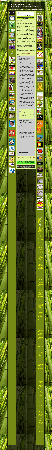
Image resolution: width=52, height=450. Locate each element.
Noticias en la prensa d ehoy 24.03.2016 (40, 279)
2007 (38, 442)
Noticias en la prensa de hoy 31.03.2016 (40, 231)
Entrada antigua (32, 157)
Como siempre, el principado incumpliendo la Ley (40, 362)
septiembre (39, 219)
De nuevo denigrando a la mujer (40, 247)
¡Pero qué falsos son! (40, 300)
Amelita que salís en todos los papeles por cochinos (40, 352)
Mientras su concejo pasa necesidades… (40, 364)
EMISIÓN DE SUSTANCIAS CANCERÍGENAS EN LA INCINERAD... (40, 234)
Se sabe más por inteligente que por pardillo (40, 398)
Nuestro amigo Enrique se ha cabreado (40, 405)
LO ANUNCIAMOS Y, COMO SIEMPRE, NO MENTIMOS (40, 424)
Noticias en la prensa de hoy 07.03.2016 (40, 378)
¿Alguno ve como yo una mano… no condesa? (40, 240)
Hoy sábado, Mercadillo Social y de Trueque (40, 391)
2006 (38, 443)
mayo (39, 223)
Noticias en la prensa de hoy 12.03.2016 (40, 346)
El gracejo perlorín (40, 327)
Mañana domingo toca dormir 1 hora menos (40, 258)
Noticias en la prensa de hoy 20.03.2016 (40, 296)
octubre (39, 218)
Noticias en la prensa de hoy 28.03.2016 (40, 251)
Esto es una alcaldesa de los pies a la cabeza (40, 306)
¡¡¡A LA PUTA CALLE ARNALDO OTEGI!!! (40, 431)
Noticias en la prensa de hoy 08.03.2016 (40, 372)
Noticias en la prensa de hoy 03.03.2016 (40, 414)
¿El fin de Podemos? (40, 324)
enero (39, 433)
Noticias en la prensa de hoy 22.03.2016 (40, 292)
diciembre (39, 216)
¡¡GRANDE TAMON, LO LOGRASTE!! (40, 341)
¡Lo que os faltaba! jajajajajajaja (40, 412)
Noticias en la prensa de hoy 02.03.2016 (40, 422)
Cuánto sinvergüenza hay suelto (40, 290)
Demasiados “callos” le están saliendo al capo (40, 295)
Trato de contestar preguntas (40, 315)
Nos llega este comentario (39, 321)
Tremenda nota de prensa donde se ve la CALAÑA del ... (40, 408)
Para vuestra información (39, 244)
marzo (39, 225)
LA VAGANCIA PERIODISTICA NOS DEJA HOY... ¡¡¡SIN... (40, 260)
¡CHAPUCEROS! (40, 360)
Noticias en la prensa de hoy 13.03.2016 (40, 337)
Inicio (27, 157)
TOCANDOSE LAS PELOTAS (40, 370)
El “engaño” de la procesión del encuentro (40, 249)
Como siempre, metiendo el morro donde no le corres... (40, 420)
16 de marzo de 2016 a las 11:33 (26, 58)
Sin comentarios (40, 373)
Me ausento (39, 293)
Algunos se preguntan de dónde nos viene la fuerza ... (40, 312)
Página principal (11, 9)
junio (38, 222)
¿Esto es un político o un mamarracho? (40, 385)
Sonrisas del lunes (40, 376)
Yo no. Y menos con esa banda (40, 392)
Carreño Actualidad (34, 9)
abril (38, 224)
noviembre (39, 217)
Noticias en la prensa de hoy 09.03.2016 (40, 365)
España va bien (40, 230)
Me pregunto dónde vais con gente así (40, 381)
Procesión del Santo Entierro (40, 262)
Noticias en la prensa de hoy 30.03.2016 (40, 243)
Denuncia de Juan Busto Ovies (40, 289)
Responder (20, 108)
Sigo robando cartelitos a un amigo (40, 227)
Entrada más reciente (20, 157)
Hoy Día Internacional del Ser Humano (40, 368)
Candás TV (29, 9)
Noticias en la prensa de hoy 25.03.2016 (40, 268)
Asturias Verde (21, 9)
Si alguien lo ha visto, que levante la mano (40, 304)
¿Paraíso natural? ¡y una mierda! (40, 375)
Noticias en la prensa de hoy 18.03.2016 (40, 310)
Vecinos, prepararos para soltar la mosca (40, 333)
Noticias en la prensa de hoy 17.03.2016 (40, 320)
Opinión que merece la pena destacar (40, 331)
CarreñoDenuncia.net (19, 4)
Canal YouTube (40, 9)
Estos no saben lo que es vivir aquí (40, 382)
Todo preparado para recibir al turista (40, 264)
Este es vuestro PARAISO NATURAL (40, 355)
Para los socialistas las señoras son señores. (40, 271)
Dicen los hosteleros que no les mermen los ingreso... (40, 343)
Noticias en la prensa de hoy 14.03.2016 (40, 334)
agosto (39, 220)
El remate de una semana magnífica (40, 379)
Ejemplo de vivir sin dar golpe (40, 367)
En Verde (26, 9)
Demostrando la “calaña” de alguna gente (40, 299)
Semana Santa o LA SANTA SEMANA (40, 253)
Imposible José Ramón (40, 318)
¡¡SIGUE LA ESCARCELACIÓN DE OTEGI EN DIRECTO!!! (40, 429)
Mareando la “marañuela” (39, 246)
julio (38, 221)
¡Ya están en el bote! (40, 241)
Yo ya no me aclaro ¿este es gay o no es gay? (40, 387)
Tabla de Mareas (16, 9)
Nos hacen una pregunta (40, 285)
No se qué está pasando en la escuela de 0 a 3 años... (40, 273)
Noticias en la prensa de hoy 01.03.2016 (40, 427)
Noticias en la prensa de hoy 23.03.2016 (40, 284)
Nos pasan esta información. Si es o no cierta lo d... (40, 317)
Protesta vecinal (40, 323)
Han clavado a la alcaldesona (40, 256)
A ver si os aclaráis (40, 425)
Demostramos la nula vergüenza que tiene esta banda (40, 229)
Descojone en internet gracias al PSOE (40, 409)
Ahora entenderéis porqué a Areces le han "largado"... (40, 418)
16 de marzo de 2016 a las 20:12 (26, 120)
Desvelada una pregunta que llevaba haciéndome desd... (40, 277)
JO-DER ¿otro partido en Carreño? (40, 399)
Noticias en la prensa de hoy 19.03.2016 (40, 301)
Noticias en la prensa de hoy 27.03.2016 (40, 254)
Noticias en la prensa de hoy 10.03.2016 (40, 359)
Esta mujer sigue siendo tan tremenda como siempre (40, 308)
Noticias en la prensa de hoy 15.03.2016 (40, 330)
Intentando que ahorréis (40, 280)
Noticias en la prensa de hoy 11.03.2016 (40, 350)
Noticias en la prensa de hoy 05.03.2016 (40, 389)
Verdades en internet (40, 238)
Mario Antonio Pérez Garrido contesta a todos (40, 401)
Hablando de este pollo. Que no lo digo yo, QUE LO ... (40, 395)
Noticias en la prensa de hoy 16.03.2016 (40, 326)
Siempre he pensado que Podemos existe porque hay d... (40, 357)
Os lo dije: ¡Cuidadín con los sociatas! (40, 267)
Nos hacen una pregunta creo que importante (40, 282)
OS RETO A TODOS (11, 51)
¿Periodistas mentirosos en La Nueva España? (40, 348)
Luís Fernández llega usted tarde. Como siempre (40, 237)
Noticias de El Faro (40, 374)
